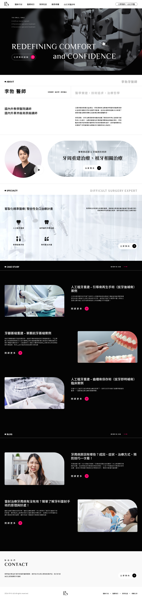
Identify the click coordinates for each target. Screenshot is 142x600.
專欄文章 (134, 593)
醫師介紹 (106, 593)
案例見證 (125, 593)
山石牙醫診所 (69, 4)
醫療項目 (115, 593)
